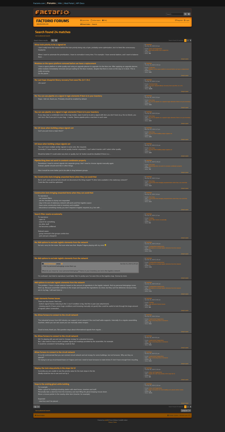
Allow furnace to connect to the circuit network (55, 352)
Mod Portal (69, 3)
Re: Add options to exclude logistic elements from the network (61, 242)
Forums (51, 3)
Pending (151, 218)
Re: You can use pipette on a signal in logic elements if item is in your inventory (68, 96)
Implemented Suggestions (156, 319)
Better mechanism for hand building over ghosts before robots (165, 389)
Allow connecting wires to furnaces (158, 320)
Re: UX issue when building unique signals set (54, 128)
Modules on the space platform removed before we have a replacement (168, 69)
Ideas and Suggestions (155, 48)
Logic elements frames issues (156, 304)
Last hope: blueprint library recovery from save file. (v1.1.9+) (165, 85)
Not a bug (152, 100)
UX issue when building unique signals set (160, 133)
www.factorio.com (43, 24)
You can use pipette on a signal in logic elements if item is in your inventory (169, 101)
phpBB (106, 420)
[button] (190, 40)
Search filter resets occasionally (157, 219)
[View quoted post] (62, 264)
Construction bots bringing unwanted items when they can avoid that (167, 182)
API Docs (80, 3)
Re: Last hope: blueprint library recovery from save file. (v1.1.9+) (62, 80)
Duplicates (152, 67)
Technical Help (153, 84)
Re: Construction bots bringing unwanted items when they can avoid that (66, 177)
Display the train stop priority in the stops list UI (161, 373)
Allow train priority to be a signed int (158, 50)
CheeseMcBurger (50, 264)
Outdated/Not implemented (156, 246)
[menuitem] (95, 20)
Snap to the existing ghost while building (52, 384)
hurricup (149, 44)
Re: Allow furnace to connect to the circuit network (56, 315)
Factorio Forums (52, 21)
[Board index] (53, 12)
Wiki (60, 3)
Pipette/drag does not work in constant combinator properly (165, 166)
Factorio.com (39, 3)
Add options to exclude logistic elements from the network (164, 248)
